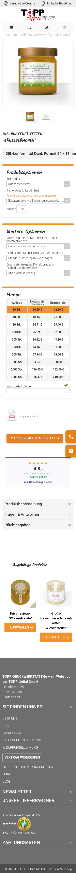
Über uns (9, 719)
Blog (6, 781)
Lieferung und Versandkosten (27, 767)
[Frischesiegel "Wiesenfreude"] (20, 592)
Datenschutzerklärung (22, 740)
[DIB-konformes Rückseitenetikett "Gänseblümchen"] (30, 117)
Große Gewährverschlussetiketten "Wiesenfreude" (56, 621)
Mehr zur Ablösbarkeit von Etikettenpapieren (33, 195)
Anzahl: (11, 209)
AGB (5, 726)
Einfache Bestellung (59, 3)
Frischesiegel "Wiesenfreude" (20, 616)
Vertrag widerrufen (22, 757)
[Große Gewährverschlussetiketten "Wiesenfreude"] (56, 592)
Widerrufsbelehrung (20, 747)
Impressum (11, 733)
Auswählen (19, 627)
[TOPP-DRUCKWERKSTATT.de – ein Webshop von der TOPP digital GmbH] (38, 15)
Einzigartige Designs (23, 3)
